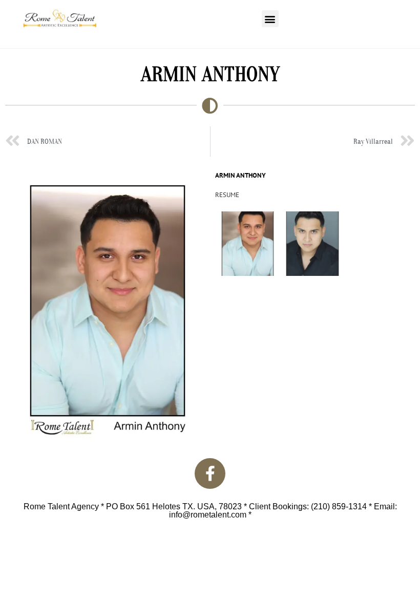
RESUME (227, 194)
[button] (270, 18)
